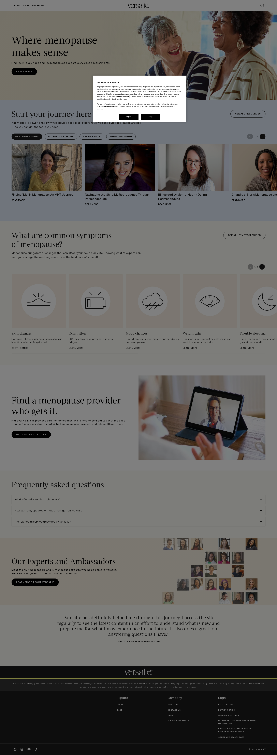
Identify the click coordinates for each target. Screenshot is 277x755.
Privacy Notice (123, 96)
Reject (128, 117)
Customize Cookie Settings (108, 106)
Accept (150, 117)
